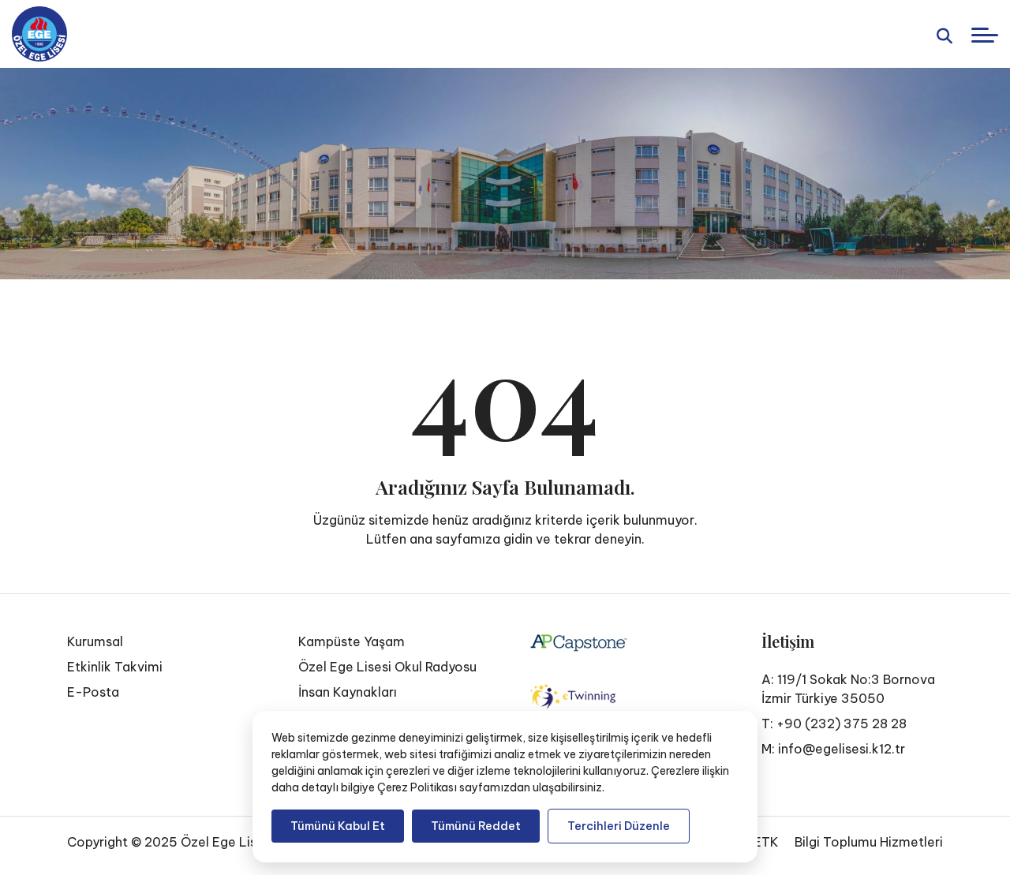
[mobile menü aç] (984, 35)
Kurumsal (95, 641)
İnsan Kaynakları (347, 692)
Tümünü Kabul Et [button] (337, 826)
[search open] (944, 34)
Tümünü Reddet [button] (476, 826)
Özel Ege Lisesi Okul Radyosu (387, 667)
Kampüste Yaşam (351, 641)
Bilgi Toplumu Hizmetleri (869, 842)
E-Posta (93, 692)
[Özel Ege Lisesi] (39, 34)
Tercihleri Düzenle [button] (618, 826)
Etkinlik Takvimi (115, 667)
